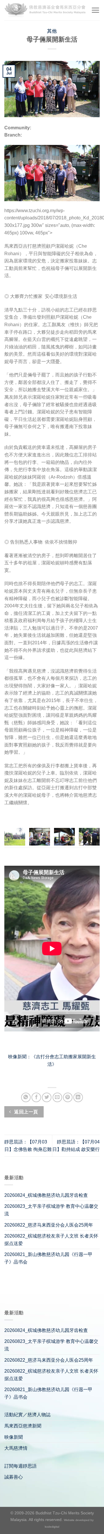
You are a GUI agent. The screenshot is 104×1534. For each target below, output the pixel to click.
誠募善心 (13, 1477)
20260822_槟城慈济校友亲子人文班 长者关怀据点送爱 (51, 1239)
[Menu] (95, 10)
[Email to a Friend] (57, 1097)
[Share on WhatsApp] (26, 1097)
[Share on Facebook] (36, 1097)
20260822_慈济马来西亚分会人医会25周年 (48, 1225)
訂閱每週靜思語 (20, 1466)
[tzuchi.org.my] (45, 10)
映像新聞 (13, 1437)
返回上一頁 (25, 1111)
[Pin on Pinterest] (68, 1097)
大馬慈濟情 (15, 1448)
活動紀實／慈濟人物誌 (27, 1414)
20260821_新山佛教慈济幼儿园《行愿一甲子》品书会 (48, 1258)
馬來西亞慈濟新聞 (22, 1425)
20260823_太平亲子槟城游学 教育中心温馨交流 (51, 1210)
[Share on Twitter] (46, 1097)
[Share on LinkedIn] (78, 1097)
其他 (52, 31)
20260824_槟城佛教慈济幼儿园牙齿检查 (46, 1195)
